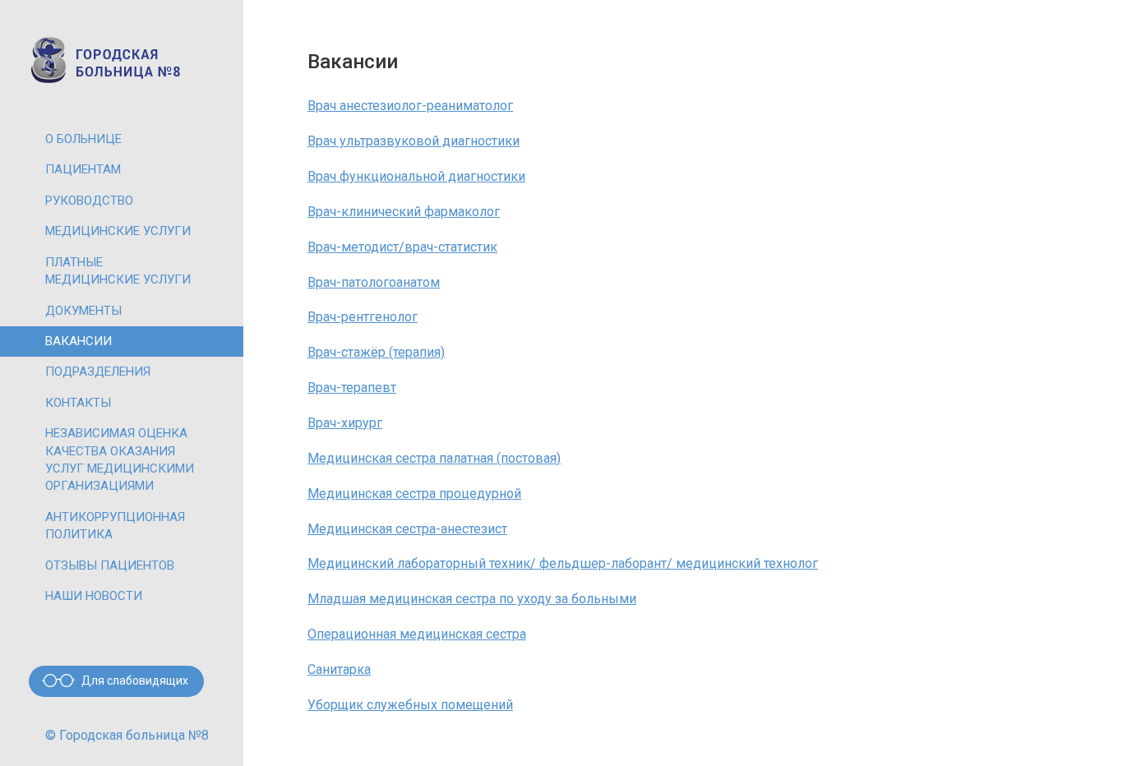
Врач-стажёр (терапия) (376, 352)
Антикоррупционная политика (115, 526)
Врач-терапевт (351, 387)
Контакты (78, 402)
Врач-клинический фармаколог (403, 211)
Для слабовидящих (134, 680)
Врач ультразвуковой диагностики (413, 141)
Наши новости (93, 595)
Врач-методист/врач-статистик (402, 247)
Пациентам (83, 169)
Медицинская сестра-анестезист (407, 529)
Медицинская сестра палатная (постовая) (434, 458)
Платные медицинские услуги (118, 271)
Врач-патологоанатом (373, 282)
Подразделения (97, 371)
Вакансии (78, 341)
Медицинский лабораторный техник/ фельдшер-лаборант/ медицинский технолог (562, 563)
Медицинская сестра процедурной (414, 493)
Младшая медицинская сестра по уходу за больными (471, 599)
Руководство (89, 200)
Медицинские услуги (118, 231)
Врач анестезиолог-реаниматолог (410, 105)
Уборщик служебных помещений (410, 705)
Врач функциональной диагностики (416, 176)
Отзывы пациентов (109, 565)
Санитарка (339, 669)
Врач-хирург (344, 423)
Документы (83, 310)
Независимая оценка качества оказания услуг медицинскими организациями (119, 459)
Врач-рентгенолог (362, 317)
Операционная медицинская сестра (416, 634)
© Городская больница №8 (127, 735)
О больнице (83, 139)
